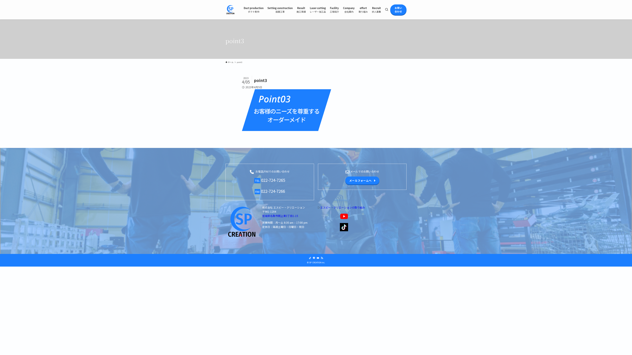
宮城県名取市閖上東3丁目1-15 (280, 216)
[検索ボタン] (386, 9)
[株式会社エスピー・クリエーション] (230, 10)
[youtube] (317, 258)
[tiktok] (310, 258)
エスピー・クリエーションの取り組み (342, 207)
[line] (314, 258)
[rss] (321, 258)
